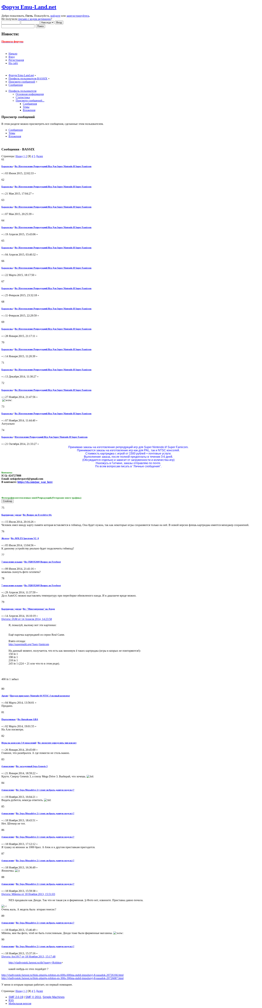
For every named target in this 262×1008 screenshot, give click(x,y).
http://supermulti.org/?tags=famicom (29, 644)
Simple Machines (54, 997)
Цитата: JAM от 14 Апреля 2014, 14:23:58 (26, 619)
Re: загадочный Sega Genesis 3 (32, 766)
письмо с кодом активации (34, 18)
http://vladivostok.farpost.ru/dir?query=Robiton (35, 962)
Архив (4, 695)
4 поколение (7, 766)
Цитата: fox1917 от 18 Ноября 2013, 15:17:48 (28, 956)
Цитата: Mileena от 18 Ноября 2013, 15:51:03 (28, 894)
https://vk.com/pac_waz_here (35, 481)
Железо (5, 538)
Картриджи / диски (11, 515)
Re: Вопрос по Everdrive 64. (37, 515)
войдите (55, 15)
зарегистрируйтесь (77, 15)
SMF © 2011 (33, 997)
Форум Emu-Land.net (28, 7)
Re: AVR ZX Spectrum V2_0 (25, 538)
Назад (19, 156)
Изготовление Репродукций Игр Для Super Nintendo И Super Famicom (51, 437)
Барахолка (7, 166)
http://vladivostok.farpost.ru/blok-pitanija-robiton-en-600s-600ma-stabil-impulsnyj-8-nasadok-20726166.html (62, 975)
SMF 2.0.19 (16, 997)
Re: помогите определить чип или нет (57, 742)
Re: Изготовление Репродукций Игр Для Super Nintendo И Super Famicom (53, 166)
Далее (39, 156)
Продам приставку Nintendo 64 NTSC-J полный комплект (40, 695)
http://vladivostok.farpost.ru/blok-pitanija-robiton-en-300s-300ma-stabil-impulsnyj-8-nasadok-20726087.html (62, 978)
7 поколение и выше (11, 561)
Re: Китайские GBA (27, 719)
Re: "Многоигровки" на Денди (39, 609)
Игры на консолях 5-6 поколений (18, 742)
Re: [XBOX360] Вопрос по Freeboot (42, 561)
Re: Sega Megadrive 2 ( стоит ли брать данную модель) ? (45, 790)
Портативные (8, 719)
